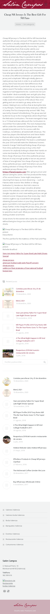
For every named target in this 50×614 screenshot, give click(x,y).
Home (18, 24)
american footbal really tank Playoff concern (21, 263)
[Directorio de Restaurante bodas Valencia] (9, 586)
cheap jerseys (8, 260)
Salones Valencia (13, 510)
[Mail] (4, 591)
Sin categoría (28, 24)
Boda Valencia (11, 520)
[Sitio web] (8, 591)
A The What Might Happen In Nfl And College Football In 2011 (30, 339)
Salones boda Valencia (15, 515)
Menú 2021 (20, 301)
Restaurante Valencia (14, 539)
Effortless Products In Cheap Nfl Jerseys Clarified (29, 460)
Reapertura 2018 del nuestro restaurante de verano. (27, 351)
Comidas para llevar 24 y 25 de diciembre (28, 290)
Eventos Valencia (13, 534)
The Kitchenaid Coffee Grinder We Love (29, 470)
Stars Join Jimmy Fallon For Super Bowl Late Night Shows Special (31, 314)
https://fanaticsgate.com (14, 172)
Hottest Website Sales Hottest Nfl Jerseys (30, 448)
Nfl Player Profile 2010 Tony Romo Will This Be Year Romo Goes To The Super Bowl (31, 327)
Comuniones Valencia (14, 544)
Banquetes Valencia (14, 526)
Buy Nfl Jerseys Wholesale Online (26, 482)
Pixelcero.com (30, 610)
